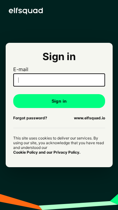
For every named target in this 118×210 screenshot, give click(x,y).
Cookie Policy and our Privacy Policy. (47, 152)
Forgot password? (30, 118)
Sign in (59, 101)
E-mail (20, 69)
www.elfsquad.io (89, 118)
